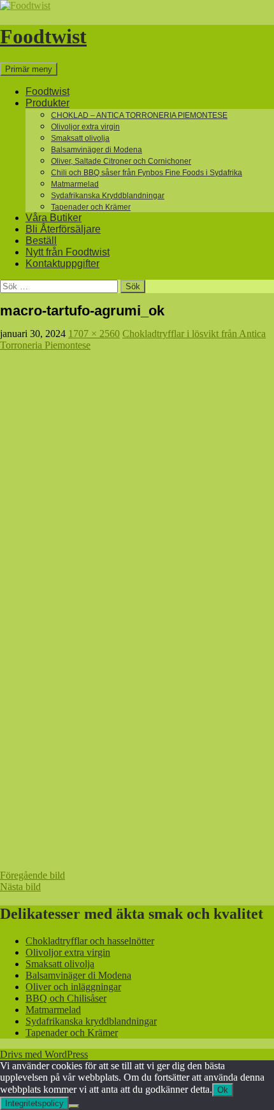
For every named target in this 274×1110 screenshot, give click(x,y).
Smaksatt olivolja (80, 138)
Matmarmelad (75, 184)
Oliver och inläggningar (73, 986)
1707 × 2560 (94, 333)
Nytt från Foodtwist (67, 252)
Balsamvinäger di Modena (96, 149)
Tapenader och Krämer (91, 207)
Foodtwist (43, 36)
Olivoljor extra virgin (85, 126)
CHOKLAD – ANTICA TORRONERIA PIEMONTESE (139, 115)
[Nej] (74, 1106)
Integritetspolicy (34, 1103)
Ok (222, 1090)
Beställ (41, 240)
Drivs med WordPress (44, 1054)
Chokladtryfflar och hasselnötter (89, 940)
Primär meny (28, 69)
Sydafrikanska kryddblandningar (91, 1021)
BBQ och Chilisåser (65, 998)
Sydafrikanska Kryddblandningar (107, 195)
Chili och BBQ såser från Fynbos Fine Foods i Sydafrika (146, 172)
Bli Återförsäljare (63, 229)
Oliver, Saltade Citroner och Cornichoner (121, 161)
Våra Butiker (53, 217)
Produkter (47, 102)
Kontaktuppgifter (62, 263)
